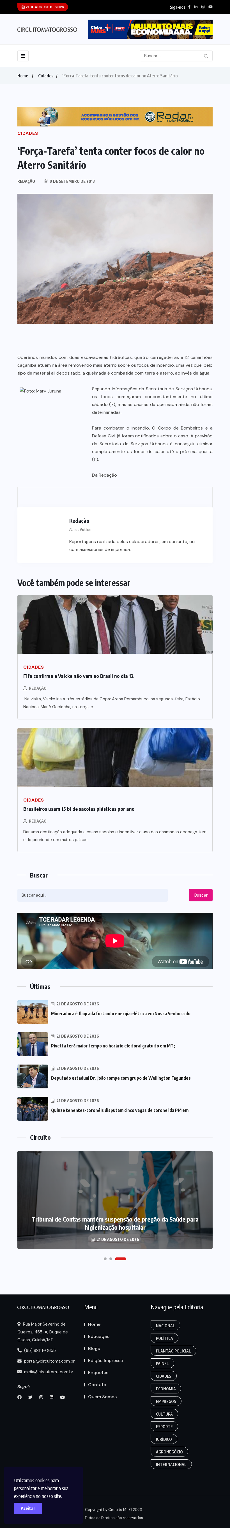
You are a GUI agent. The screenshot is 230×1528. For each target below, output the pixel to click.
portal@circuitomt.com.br (49, 1361)
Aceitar (28, 1508)
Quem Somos (102, 1397)
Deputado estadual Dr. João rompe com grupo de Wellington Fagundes (121, 1078)
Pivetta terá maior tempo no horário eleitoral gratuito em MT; (113, 1046)
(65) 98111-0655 (39, 1350)
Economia (166, 1388)
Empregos (166, 1401)
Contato (97, 1385)
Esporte (164, 1426)
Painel (162, 1363)
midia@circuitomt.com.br (48, 1372)
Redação (38, 688)
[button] (105, 1258)
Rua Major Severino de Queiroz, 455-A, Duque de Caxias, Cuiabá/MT (42, 1332)
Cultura (164, 1414)
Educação (99, 1336)
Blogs (94, 1348)
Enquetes (98, 1372)
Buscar (201, 895)
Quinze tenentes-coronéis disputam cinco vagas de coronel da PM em (119, 1110)
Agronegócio (169, 1451)
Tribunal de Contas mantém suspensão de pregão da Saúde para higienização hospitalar (115, 1223)
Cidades (45, 76)
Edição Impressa (105, 1360)
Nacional (165, 1325)
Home (22, 76)
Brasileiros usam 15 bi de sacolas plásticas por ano (79, 808)
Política (164, 1338)
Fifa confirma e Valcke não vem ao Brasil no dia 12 (78, 676)
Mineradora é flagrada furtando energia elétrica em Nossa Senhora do (120, 1013)
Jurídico (164, 1439)
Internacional (171, 1464)
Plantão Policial (173, 1351)
